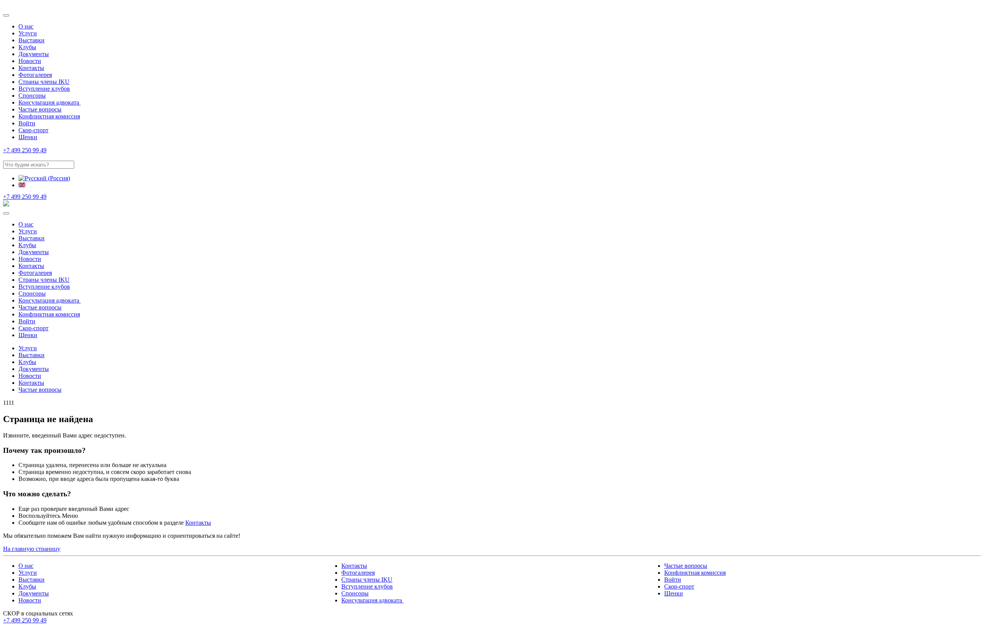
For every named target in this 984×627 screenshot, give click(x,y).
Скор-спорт (33, 130)
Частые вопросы (40, 109)
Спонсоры (32, 95)
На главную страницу (31, 549)
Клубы (27, 47)
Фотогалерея (35, 75)
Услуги (27, 33)
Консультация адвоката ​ (49, 102)
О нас (25, 26)
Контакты (31, 68)
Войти (26, 123)
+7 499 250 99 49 (25, 150)
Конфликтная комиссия (49, 116)
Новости (29, 61)
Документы (33, 54)
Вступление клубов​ (44, 88)
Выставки (31, 40)
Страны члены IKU (44, 81)
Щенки (27, 137)
